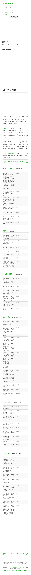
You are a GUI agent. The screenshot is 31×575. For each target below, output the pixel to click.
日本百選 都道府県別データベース (10, 4)
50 (8, 14)
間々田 (3, 14)
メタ (11, 14)
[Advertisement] (11, 29)
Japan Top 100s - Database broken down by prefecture (15, 570)
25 (13, 14)
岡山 (10, 128)
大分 (14, 128)
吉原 (6, 14)
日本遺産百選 (11, 153)
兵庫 (5, 128)
